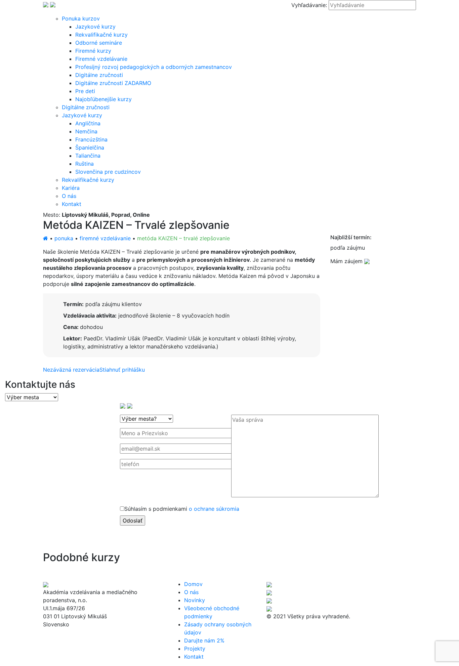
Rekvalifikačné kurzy (101, 34)
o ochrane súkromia (214, 508)
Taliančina (87, 155)
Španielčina (89, 147)
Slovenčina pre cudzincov (108, 171)
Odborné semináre (98, 42)
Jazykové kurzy (95, 26)
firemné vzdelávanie (105, 238)
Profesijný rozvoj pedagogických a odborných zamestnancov (153, 67)
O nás (69, 196)
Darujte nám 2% (204, 640)
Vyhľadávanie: (309, 5)
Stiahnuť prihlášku (122, 369)
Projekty (194, 648)
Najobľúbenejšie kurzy (103, 99)
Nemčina (86, 131)
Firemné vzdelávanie (101, 58)
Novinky (194, 600)
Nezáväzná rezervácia (71, 369)
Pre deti (85, 91)
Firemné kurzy (93, 50)
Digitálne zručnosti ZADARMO (113, 83)
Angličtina (87, 123)
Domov (193, 584)
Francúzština (91, 139)
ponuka (63, 238)
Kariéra (71, 187)
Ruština (84, 163)
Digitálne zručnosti (99, 75)
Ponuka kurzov (81, 18)
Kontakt (71, 204)
